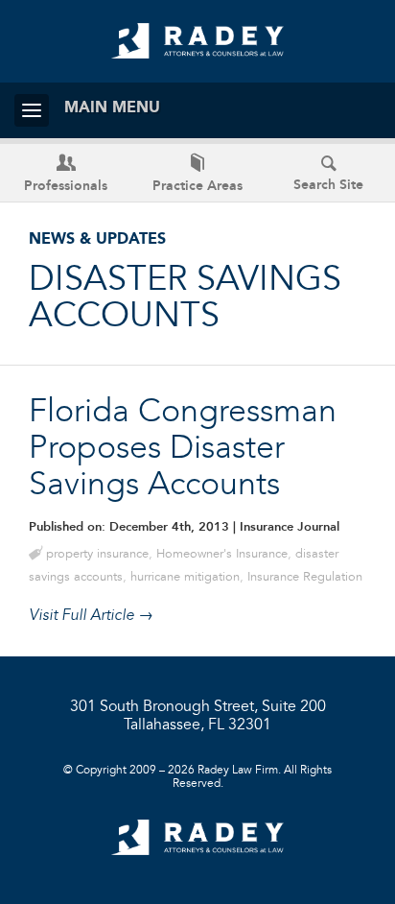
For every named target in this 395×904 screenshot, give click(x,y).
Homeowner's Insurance (222, 554)
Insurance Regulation (304, 577)
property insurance (97, 554)
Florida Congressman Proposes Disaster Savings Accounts (183, 449)
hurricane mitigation (185, 577)
